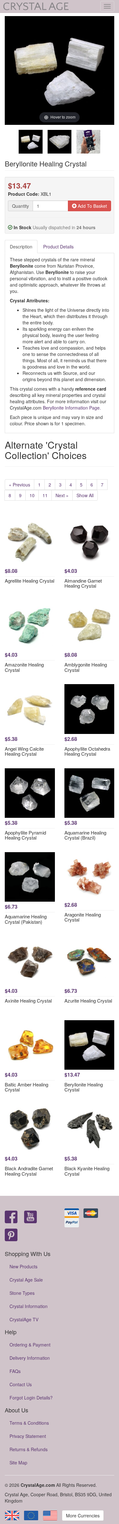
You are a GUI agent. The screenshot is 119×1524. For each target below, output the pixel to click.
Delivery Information (30, 1358)
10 (32, 495)
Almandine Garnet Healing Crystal (83, 583)
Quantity (20, 206)
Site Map (18, 1462)
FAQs (15, 1371)
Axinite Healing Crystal (28, 1000)
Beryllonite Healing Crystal (83, 1087)
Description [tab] (21, 246)
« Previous (19, 484)
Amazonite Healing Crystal (24, 667)
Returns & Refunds (29, 1449)
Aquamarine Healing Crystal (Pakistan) (26, 919)
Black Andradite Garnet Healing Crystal (29, 1171)
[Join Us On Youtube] (30, 1217)
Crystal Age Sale (26, 1280)
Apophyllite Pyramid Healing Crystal (25, 835)
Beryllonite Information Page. (72, 407)
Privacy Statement (28, 1436)
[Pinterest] (11, 1235)
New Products (23, 1266)
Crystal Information (29, 1306)
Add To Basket (91, 206)
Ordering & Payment (30, 1344)
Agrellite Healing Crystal (29, 580)
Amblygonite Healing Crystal (85, 667)
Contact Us (21, 1384)
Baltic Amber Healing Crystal (26, 1087)
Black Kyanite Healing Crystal (86, 1171)
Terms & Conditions (29, 1423)
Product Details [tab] (58, 246)
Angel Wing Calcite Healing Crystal (24, 751)
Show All (85, 495)
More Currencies (83, 1515)
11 (45, 495)
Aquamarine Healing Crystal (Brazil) (85, 835)
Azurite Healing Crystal (88, 1000)
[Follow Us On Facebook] (11, 1217)
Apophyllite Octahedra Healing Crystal (87, 751)
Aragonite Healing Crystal (82, 917)
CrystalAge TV (24, 1319)
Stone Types (22, 1293)
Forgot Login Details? (31, 1397)
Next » (62, 495)
